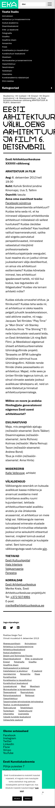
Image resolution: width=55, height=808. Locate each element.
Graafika (5, 36)
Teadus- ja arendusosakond (16, 704)
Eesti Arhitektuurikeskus (20, 584)
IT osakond (37, 671)
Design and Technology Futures (17, 655)
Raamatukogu (27, 692)
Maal (23, 686)
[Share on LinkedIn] (18, 628)
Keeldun (28, 798)
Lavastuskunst (10, 686)
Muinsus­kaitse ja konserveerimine (17, 60)
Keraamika (7, 43)
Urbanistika (7, 74)
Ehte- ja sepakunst (10, 29)
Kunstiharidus (9, 677)
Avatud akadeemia (10, 23)
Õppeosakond (9, 692)
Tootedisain (7, 71)
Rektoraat (29, 695)
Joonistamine (9, 674)
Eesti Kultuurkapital (17, 560)
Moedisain (6, 57)
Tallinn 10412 (12, 770)
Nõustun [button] (17, 798)
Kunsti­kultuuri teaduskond (13, 53)
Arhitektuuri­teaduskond (14, 649)
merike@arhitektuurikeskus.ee (24, 605)
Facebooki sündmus (18, 203)
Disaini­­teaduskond (10, 26)
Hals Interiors (13, 564)
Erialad (6, 662)
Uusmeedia (23, 713)
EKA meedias (8, 81)
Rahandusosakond (12, 695)
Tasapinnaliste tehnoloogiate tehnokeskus (23, 701)
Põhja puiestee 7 (14, 766)
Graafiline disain (9, 40)
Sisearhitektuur (8, 64)
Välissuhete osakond (13, 720)
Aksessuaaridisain (11, 643)
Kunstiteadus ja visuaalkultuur (15, 50)
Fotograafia (7, 33)
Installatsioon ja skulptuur (15, 671)
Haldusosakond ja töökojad (16, 668)
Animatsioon (7, 16)
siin (44, 549)
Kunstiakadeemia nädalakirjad (15, 77)
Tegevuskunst (9, 707)
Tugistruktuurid (25, 711)
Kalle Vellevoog (15, 473)
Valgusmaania (14, 569)
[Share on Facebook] (4, 628)
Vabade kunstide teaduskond (17, 717)
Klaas (4, 47)
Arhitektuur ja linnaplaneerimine (16, 19)
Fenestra (11, 573)
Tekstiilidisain (8, 67)
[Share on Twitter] (11, 628)
